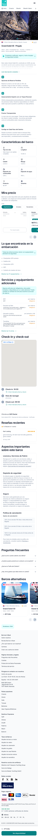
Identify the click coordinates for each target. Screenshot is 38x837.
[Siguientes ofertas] (35, 237)
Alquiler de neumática (8, 757)
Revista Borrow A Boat (8, 640)
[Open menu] (34, 3)
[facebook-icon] (2, 779)
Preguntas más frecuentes (9, 657)
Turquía (3, 703)
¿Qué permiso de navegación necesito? (19, 466)
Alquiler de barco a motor (9, 739)
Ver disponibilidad (19, 833)
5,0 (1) (35, 42)
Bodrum (3, 731)
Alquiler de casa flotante (8, 751)
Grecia (3, 697)
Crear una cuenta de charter (10, 649)
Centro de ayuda (6, 674)
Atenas (3, 720)
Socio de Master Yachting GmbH (11, 771)
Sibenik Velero (27, 8)
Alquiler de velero (6, 742)
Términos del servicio (7, 666)
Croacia (11, 8)
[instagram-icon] (11, 779)
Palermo (3, 726)
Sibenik (18, 8)
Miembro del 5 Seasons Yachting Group (13, 765)
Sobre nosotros (6, 637)
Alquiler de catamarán (8, 745)
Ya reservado (14, 230)
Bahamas (4, 706)
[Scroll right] (35, 8)
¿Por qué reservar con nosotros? (11, 643)
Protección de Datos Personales (11, 663)
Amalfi (3, 723)
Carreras (4, 646)
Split (2, 717)
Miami (3, 728)
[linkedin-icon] (16, 779)
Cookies (3, 660)
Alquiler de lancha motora (9, 754)
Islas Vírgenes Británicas (8, 709)
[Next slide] (35, 619)
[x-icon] (7, 779)
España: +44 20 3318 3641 (9, 679)
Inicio (4, 8)
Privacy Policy (24, 804)
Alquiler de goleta (6, 748)
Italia (2, 700)
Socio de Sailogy (6, 768)
